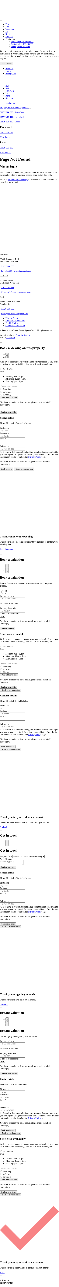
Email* (3, 439)
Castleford (15, 44)
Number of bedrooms (9, 613)
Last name (4, 433)
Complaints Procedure (15, 325)
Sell (7, 27)
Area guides (10, 73)
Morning (7, 389)
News (8, 71)
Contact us (10, 103)
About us (9, 68)
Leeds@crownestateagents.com (14, 313)
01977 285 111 (26, 44)
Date (2, 371)
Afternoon (7, 392)
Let (6, 31)
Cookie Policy (11, 323)
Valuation (9, 29)
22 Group (10, 337)
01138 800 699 (23, 46)
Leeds (13, 46)
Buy (7, 24)
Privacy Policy (11, 318)
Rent (7, 34)
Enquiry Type (6, 856)
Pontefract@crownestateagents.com (16, 271)
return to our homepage (18, 179)
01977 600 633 (26, 41)
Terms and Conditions (15, 320)
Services (9, 36)
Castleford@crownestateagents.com (16, 292)
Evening (7, 395)
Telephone (4, 446)
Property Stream (23, 335)
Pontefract (15, 41)
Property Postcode (8, 608)
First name (4, 428)
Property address (7, 596)
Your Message (6, 859)
